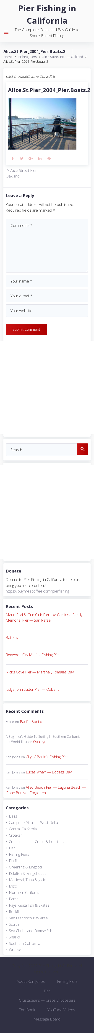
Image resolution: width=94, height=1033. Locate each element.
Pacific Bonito (31, 721)
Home (8, 57)
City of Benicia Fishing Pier (47, 756)
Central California (23, 828)
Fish (12, 847)
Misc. (13, 886)
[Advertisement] (47, 387)
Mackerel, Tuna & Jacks (28, 879)
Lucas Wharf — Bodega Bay (49, 772)
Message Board (47, 1019)
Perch (13, 898)
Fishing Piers (27, 57)
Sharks (14, 937)
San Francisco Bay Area (28, 917)
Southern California (24, 943)
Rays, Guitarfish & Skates (29, 905)
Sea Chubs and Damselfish (30, 930)
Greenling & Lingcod (25, 867)
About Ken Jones (31, 981)
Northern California (24, 892)
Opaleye (39, 741)
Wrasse (15, 949)
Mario (10, 722)
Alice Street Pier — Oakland (62, 57)
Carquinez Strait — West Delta (33, 822)
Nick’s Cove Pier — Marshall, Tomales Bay (40, 672)
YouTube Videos (61, 1009)
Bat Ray (12, 637)
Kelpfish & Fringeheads (27, 873)
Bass (13, 816)
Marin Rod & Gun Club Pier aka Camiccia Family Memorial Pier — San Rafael (44, 617)
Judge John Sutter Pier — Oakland (33, 689)
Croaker (15, 835)
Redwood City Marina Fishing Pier (33, 654)
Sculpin (14, 924)
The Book (27, 1009)
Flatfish (15, 860)
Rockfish (16, 911)
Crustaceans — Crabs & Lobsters (36, 841)
